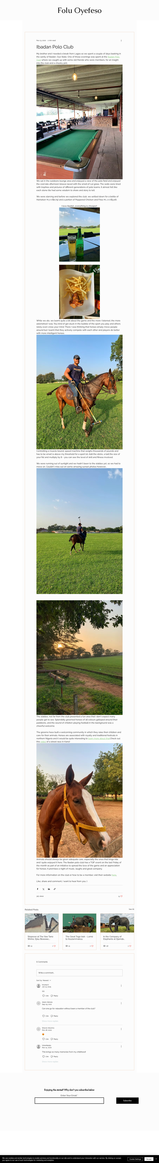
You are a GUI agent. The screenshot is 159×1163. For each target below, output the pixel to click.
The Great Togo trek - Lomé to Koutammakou (79, 937)
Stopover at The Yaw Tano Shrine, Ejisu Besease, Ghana (40, 937)
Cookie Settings (135, 1159)
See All (131, 909)
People (52, 25)
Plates (64, 25)
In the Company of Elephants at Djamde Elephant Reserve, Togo (115, 937)
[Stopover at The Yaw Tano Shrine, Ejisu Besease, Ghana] (42, 923)
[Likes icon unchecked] (43, 995)
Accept (148, 1159)
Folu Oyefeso (79, 10)
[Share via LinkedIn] (49, 889)
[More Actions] (121, 985)
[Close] (156, 1159)
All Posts (29, 25)
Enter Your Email (69, 1095)
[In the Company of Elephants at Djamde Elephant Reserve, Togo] (117, 923)
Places (41, 25)
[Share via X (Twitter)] (43, 889)
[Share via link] (55, 889)
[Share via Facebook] (37, 889)
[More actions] (121, 40)
